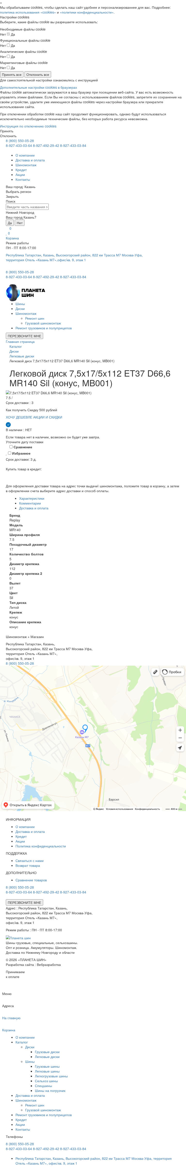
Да (10, 222)
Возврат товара (28, 865)
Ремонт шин (34, 318)
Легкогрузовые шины (51, 1075)
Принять (6, 130)
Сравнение (22, 446)
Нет (20, 222)
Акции (20, 174)
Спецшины (43, 1085)
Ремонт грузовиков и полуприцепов (44, 327)
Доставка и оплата (30, 160)
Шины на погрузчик (50, 1090)
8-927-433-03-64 (19, 145)
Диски (20, 308)
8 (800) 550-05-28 (20, 140)
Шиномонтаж (26, 164)
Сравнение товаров (31, 879)
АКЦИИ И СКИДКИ (47, 417)
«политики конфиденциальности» (87, 12)
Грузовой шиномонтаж (43, 323)
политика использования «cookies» (28, 12)
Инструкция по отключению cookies (28, 126)
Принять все (12, 74)
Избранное (21, 453)
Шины (20, 303)
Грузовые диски (47, 1051)
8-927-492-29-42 (46, 145)
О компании (25, 155)
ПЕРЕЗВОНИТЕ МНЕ (24, 335)
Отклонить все (37, 74)
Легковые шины (47, 1071)
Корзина (12, 238)
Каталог (22, 1042)
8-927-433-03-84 (73, 145)
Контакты (23, 179)
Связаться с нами (30, 860)
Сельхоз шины (46, 1080)
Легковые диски (47, 1056)
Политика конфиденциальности (41, 846)
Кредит (21, 169)
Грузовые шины (47, 1066)
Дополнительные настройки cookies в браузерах (38, 87)
